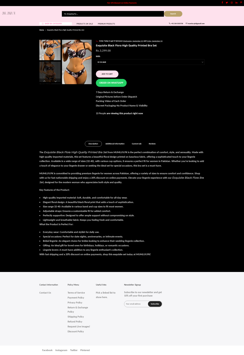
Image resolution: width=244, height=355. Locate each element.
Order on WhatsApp (111, 82)
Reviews (152, 144)
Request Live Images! (79, 326)
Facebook (47, 350)
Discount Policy (76, 331)
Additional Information (115, 144)
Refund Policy (75, 321)
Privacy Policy (75, 302)
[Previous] (67, 62)
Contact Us (45, 292)
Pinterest (85, 350)
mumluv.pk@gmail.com (196, 24)
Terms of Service (76, 292)
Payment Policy (76, 297)
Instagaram (61, 350)
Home (41, 30)
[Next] (87, 62)
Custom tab (136, 144)
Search (173, 14)
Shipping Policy (76, 316)
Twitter (74, 350)
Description (93, 144)
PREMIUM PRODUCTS (106, 23)
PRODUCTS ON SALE (85, 23)
